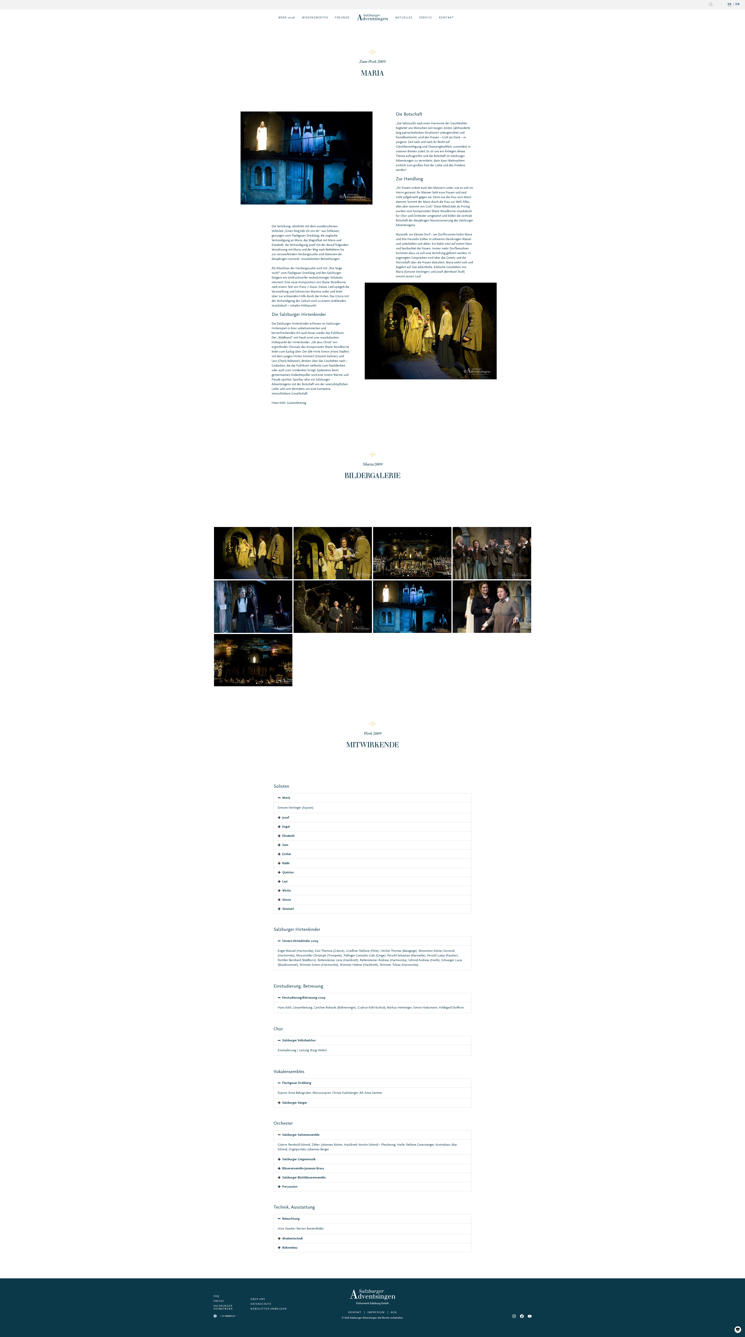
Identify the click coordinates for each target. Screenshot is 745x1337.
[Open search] (711, 5)
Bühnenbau (289, 1247)
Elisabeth (288, 836)
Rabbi (285, 863)
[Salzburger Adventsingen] (372, 17)
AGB (394, 1312)
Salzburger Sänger (294, 1102)
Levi (285, 881)
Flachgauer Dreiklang (296, 1083)
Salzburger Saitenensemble (300, 1135)
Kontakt (355, 1312)
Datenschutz (260, 1304)
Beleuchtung (291, 1218)
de (730, 4)
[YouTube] (530, 1316)
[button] (372, 797)
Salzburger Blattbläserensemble (304, 1177)
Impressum (376, 1312)
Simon (286, 899)
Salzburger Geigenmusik (299, 1159)
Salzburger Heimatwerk (223, 1307)
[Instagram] (514, 1316)
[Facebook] (522, 1316)
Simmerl (288, 909)
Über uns (257, 1299)
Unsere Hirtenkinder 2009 (300, 941)
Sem (285, 845)
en (737, 4)
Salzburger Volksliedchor (299, 1040)
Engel (286, 826)
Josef (285, 817)
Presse (218, 1301)
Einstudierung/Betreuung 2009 (303, 997)
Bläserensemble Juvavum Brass (303, 1168)
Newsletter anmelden (268, 1308)
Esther (286, 854)
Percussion (289, 1186)
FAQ (216, 1296)
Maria (286, 798)
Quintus (288, 872)
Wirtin (286, 890)
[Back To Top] (737, 1321)
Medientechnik (292, 1238)
